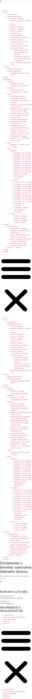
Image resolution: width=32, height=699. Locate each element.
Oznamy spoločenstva (14, 69)
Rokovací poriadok (17, 18)
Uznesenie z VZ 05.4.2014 (23, 199)
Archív (9, 149)
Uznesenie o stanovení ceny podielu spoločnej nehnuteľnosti (22, 58)
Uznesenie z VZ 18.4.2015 (22, 197)
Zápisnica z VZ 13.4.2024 (22, 153)
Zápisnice (10, 81)
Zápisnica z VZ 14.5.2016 (22, 168)
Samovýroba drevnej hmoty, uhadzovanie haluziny (21, 52)
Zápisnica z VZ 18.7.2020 (22, 159)
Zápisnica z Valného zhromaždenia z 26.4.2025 (21, 176)
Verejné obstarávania (14, 71)
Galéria (6, 249)
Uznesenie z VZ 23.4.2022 (23, 184)
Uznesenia (10, 88)
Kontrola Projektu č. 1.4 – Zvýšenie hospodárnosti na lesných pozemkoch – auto (20, 132)
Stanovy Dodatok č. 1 (18, 27)
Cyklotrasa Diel (12, 226)
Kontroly (10, 94)
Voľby (9, 142)
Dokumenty (7, 79)
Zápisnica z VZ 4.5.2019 (22, 161)
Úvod (5, 10)
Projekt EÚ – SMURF (14, 247)
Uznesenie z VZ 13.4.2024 (23, 182)
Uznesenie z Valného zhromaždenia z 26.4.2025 (21, 210)
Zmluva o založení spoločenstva (14, 617)
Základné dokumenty (14, 16)
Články (6, 77)
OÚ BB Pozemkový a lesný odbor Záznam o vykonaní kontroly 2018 (20, 115)
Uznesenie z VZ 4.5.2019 (22, 189)
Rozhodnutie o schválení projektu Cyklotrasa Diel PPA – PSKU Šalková (21, 231)
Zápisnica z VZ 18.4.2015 (22, 170)
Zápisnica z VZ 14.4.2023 (22, 155)
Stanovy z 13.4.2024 (17, 29)
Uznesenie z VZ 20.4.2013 (23, 201)
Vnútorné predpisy (17, 48)
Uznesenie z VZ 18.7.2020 (23, 186)
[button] (16, 285)
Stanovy (13, 25)
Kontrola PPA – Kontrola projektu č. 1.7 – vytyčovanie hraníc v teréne (20, 138)
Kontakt (6, 252)
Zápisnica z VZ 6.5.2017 (22, 165)
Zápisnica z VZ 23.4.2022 (22, 157)
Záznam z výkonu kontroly (20, 119)
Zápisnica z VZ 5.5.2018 (22, 163)
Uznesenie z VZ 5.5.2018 (22, 191)
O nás (5, 12)
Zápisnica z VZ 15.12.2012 (23, 172)
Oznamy (6, 67)
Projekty (6, 224)
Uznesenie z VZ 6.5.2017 (22, 193)
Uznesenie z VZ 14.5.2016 (22, 195)
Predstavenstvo (12, 14)
